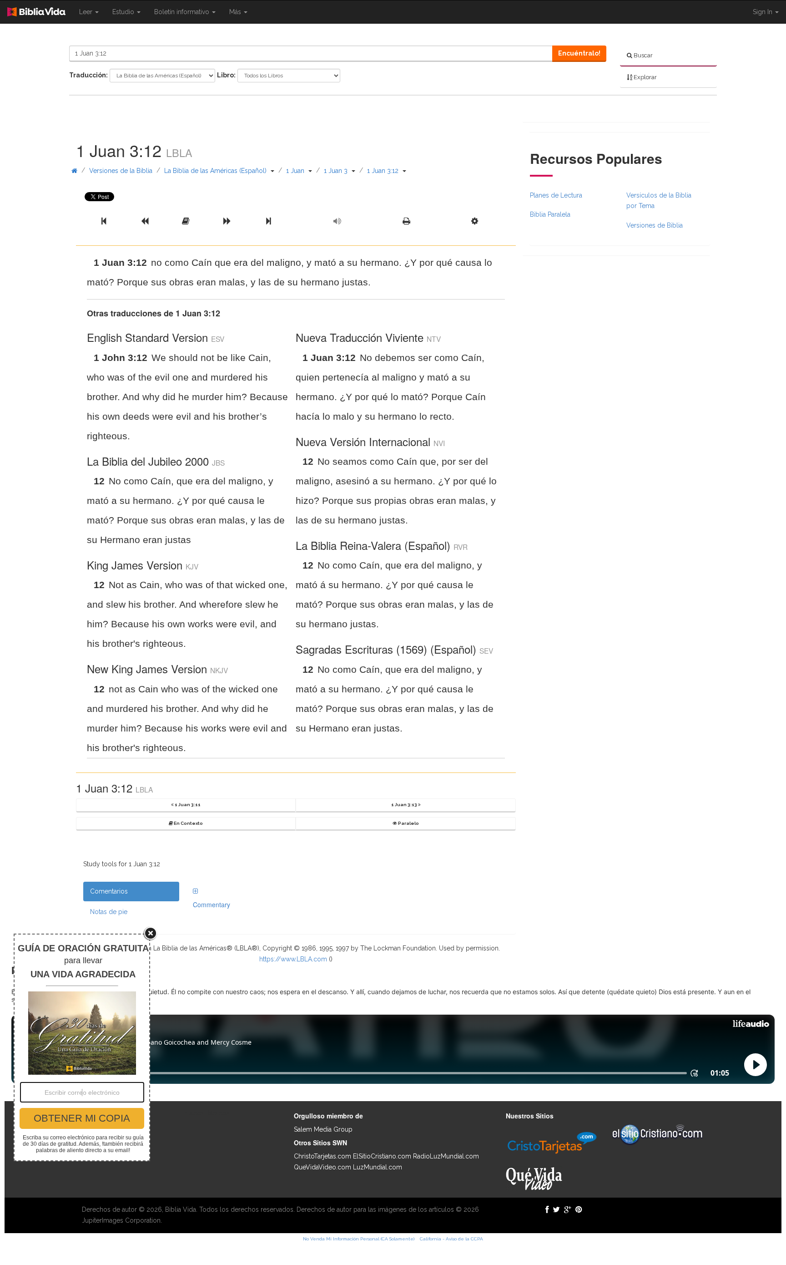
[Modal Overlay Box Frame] (82, 1047)
